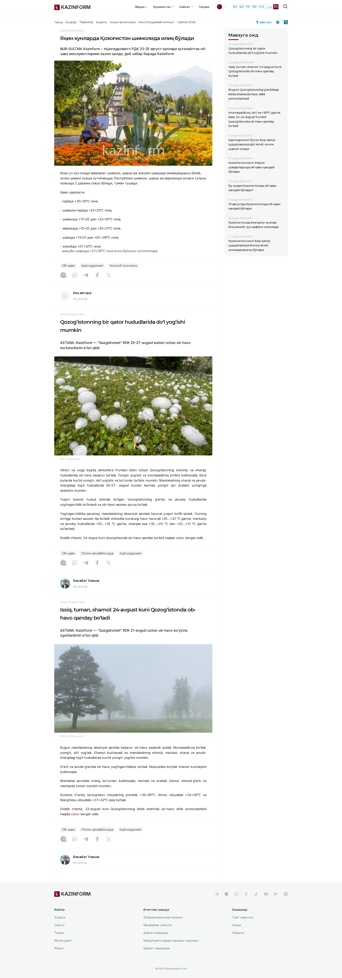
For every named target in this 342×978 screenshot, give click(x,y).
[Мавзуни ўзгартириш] (222, 7)
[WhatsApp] (74, 275)
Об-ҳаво (68, 266)
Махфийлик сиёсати (157, 925)
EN (254, 7)
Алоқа (236, 925)
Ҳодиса (101, 22)
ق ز (269, 7)
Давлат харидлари (156, 948)
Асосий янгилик (123, 266)
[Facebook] (97, 275)
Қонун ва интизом (123, 22)
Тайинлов (86, 22)
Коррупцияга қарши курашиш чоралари (170, 940)
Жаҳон (59, 948)
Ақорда (71, 22)
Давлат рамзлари (155, 933)
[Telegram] (86, 275)
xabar (180, 538)
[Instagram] (63, 275)
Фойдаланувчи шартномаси (162, 917)
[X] (108, 275)
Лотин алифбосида (97, 553)
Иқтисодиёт (63, 940)
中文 (262, 7)
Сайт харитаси (243, 917)
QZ (241, 7)
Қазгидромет (92, 266)
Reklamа (238, 933)
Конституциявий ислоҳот (156, 22)
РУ (248, 7)
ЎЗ (276, 7)
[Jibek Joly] (265, 22)
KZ (235, 7)
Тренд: (59, 22)
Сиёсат (59, 925)
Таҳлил (204, 6)
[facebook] (246, 894)
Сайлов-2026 (186, 22)
